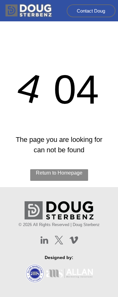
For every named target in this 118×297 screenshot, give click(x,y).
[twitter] (59, 241)
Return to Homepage (59, 173)
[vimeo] (74, 241)
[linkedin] (44, 241)
